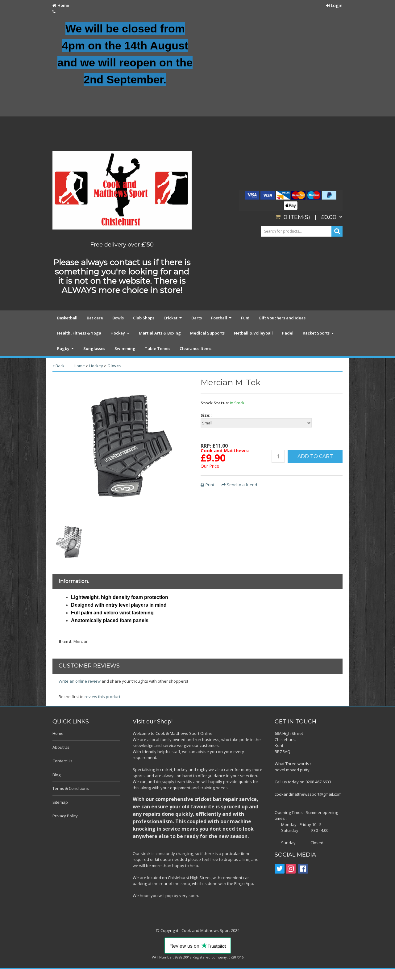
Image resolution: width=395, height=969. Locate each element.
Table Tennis (157, 348)
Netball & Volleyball (253, 333)
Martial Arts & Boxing (160, 333)
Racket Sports (316, 333)
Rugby (63, 348)
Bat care (95, 318)
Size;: (206, 415)
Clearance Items (195, 348)
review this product (102, 696)
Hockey (117, 333)
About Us (60, 747)
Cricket (170, 318)
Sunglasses (94, 348)
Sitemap (60, 802)
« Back (58, 366)
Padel (287, 333)
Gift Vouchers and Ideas (282, 318)
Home (63, 5)
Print (210, 484)
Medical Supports (207, 333)
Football (219, 318)
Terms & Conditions (70, 788)
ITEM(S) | (310, 217)
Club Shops (143, 318)
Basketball (67, 318)
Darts (196, 318)
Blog (56, 774)
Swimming (124, 348)
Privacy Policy (65, 816)
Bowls (118, 318)
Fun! (245, 318)
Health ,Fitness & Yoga (79, 333)
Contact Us (62, 761)
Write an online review (80, 681)
